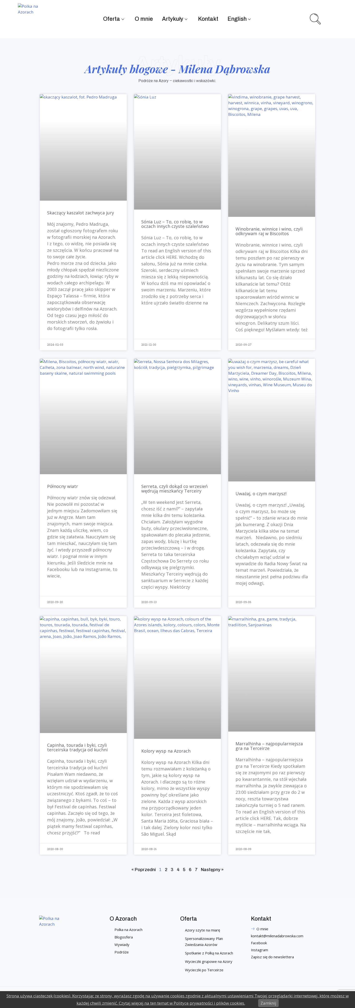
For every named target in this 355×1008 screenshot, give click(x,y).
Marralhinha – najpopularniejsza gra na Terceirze (269, 746)
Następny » (212, 869)
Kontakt (208, 19)
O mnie (144, 19)
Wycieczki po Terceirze (204, 969)
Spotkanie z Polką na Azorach (209, 953)
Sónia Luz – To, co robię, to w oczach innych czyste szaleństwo (175, 224)
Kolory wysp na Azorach (166, 751)
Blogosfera (123, 937)
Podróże (121, 952)
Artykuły (172, 19)
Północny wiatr (62, 486)
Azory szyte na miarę (202, 930)
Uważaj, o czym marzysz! (260, 493)
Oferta (111, 19)
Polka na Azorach (128, 929)
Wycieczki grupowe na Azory (208, 961)
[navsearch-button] (315, 18)
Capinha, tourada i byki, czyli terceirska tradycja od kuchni (77, 747)
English (237, 19)
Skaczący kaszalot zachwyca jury (80, 213)
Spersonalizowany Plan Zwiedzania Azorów (204, 941)
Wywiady (121, 944)
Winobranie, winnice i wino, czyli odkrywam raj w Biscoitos (269, 231)
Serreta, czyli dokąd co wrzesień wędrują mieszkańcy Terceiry (174, 488)
